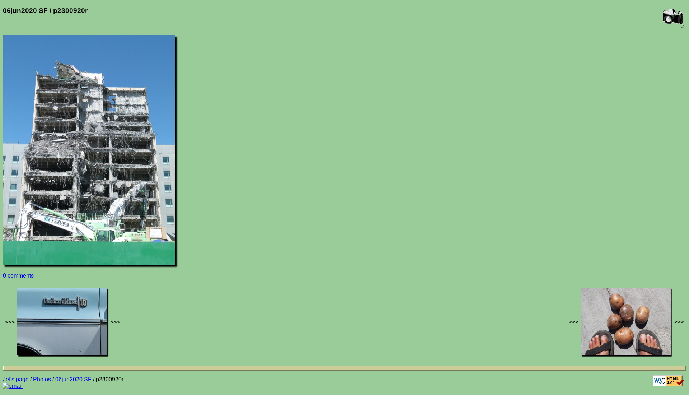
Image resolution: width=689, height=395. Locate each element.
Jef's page (16, 379)
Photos (42, 379)
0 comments (18, 276)
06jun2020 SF (73, 379)
